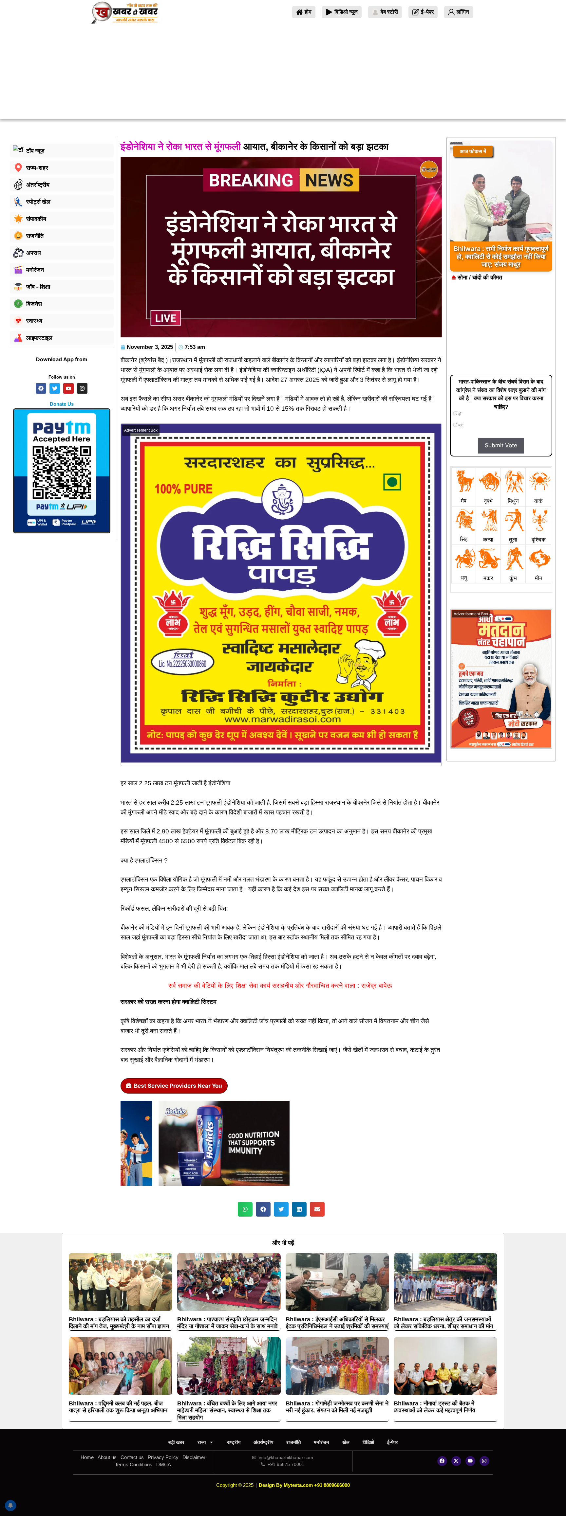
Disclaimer (193, 1457)
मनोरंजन (321, 1442)
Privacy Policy (163, 1457)
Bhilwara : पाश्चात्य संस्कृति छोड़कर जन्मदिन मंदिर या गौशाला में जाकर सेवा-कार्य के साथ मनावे (227, 1323)
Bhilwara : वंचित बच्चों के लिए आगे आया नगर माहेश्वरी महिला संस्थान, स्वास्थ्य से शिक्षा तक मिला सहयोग (227, 1410)
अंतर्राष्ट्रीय (263, 1442)
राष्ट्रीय (233, 1442)
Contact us (132, 1457)
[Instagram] (484, 1461)
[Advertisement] (283, 73)
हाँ (459, 414)
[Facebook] (442, 1461)
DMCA (163, 1464)
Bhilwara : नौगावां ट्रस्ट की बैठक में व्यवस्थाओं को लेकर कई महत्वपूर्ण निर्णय (434, 1407)
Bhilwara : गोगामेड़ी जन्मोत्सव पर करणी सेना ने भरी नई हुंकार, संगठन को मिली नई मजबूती (337, 1407)
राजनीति (293, 1442)
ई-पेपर (392, 1442)
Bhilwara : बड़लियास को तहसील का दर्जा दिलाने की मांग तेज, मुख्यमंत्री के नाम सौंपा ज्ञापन (119, 1323)
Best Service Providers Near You (178, 1085)
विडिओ (368, 1442)
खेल (345, 1442)
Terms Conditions (133, 1464)
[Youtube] (470, 1461)
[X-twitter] (456, 1461)
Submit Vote (501, 445)
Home (87, 1457)
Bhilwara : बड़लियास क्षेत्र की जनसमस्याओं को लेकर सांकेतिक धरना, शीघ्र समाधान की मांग (443, 1323)
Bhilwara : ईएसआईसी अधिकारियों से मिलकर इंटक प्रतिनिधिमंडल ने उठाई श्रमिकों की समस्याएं (337, 1323)
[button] (245, 1209)
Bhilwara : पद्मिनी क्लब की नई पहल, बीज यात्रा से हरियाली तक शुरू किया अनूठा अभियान (118, 1407)
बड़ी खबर (176, 1442)
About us (107, 1457)
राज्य (202, 1442)
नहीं (460, 425)
